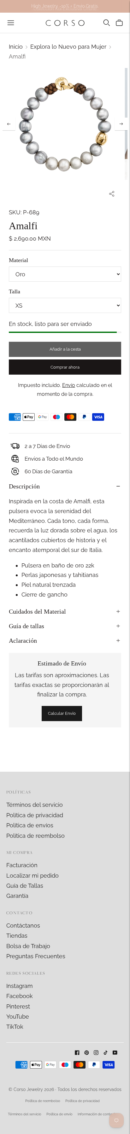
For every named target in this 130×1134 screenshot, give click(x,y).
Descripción (24, 486)
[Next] (121, 124)
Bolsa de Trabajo (28, 946)
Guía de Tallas (24, 885)
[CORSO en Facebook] (77, 1053)
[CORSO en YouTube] (115, 1053)
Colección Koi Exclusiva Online (65, 6)
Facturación (22, 865)
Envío (68, 385)
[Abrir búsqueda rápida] (106, 23)
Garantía (17, 895)
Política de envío (59, 1114)
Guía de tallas (26, 625)
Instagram (19, 986)
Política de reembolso (35, 835)
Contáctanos (23, 925)
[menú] (10, 23)
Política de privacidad (34, 815)
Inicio (16, 46)
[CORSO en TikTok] (105, 1053)
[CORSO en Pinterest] (86, 1053)
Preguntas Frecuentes (35, 956)
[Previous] (9, 124)
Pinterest (18, 1006)
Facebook (19, 996)
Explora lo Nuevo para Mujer (68, 46)
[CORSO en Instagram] (96, 1053)
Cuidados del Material (37, 611)
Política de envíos (29, 825)
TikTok (14, 1026)
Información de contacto (97, 1114)
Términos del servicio (34, 804)
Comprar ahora (65, 367)
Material (18, 260)
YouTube (17, 1016)
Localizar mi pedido (32, 875)
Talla (14, 291)
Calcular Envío (62, 713)
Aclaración (23, 640)
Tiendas (16, 935)
